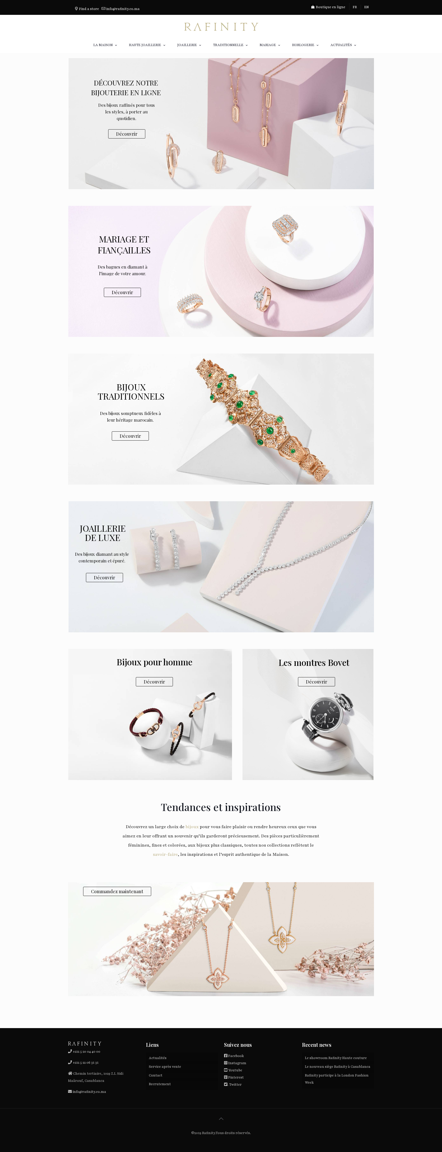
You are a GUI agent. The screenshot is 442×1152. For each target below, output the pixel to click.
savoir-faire (165, 854)
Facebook (236, 1056)
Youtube (235, 1070)
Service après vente (165, 1066)
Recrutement (160, 1084)
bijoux (191, 827)
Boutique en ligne (330, 7)
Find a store (89, 9)
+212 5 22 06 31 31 (85, 1062)
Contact (155, 1075)
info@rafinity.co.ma (123, 9)
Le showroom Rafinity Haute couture (336, 1058)
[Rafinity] (221, 26)
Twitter (235, 1084)
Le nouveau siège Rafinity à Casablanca (337, 1066)
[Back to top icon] (221, 1119)
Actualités (158, 1058)
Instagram (237, 1063)
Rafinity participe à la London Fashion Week (337, 1079)
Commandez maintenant (117, 891)
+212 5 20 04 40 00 (86, 1051)
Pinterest (236, 1077)
